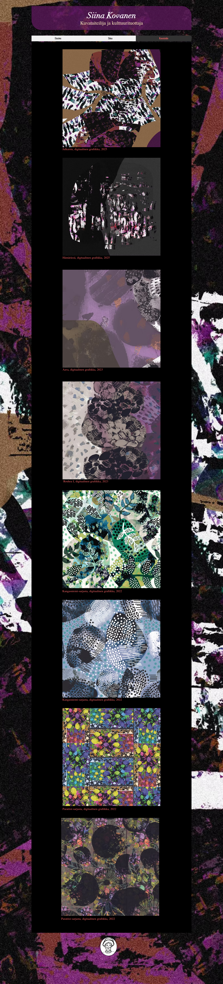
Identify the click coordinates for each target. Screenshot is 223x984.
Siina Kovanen (111, 15)
